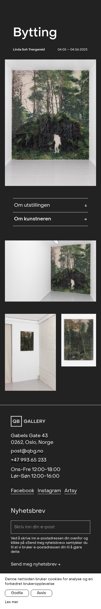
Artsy (70, 490)
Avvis (41, 592)
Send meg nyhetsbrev (36, 564)
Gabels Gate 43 (29, 436)
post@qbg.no (27, 451)
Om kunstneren (50, 219)
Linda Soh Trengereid (29, 49)
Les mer (11, 602)
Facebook (22, 490)
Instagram (49, 490)
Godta (17, 592)
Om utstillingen (50, 205)
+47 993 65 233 (28, 460)
